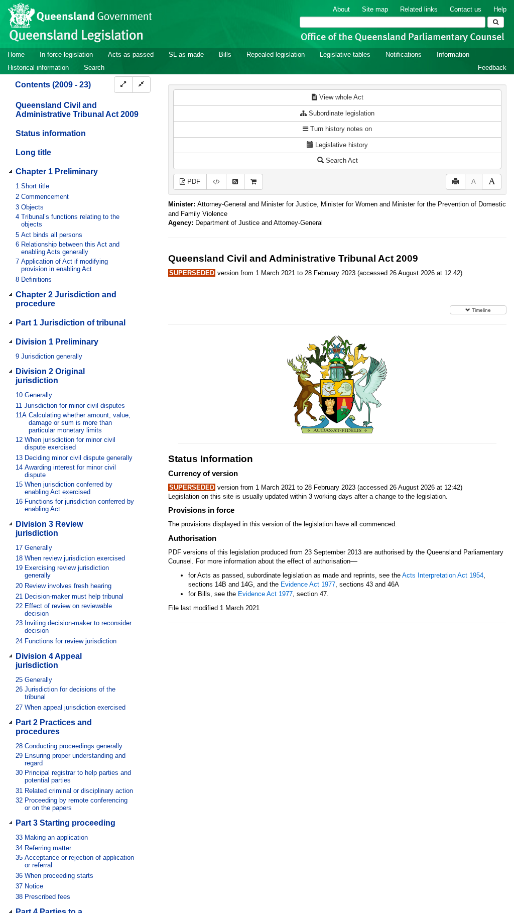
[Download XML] (216, 182)
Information (453, 54)
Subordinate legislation (340, 113)
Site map (375, 9)
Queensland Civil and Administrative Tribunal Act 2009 (77, 110)
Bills (225, 54)
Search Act (341, 160)
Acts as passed (131, 54)
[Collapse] (141, 84)
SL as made (186, 54)
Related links (419, 9)
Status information (51, 133)
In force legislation (66, 54)
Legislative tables (345, 54)
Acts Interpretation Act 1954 (442, 575)
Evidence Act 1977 (308, 584)
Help (499, 9)
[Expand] (123, 84)
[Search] (495, 22)
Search (94, 67)
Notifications (404, 54)
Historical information (38, 67)
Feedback (492, 67)
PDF (192, 181)
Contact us (465, 9)
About (341, 9)
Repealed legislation (275, 54)
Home (16, 54)
